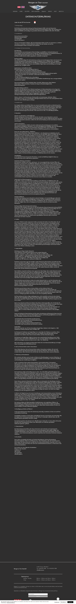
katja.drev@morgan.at (20, 40)
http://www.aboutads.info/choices (46, 192)
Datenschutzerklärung (11, 602)
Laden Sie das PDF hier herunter (22, 22)
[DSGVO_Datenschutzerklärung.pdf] (35, 22)
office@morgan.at (26, 99)
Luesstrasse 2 (18, 450)
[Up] (58, 599)
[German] (19, 7)
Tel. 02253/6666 (18, 452)
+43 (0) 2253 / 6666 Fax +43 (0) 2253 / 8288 (47, 568)
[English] (23, 7)
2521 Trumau (17, 451)
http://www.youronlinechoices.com (22, 194)
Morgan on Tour (35, 2)
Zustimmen (70, 602)
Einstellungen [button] (57, 602)
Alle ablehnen (63, 602)
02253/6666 (19, 38)
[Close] (74, 602)
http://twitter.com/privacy (26, 321)
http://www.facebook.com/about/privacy (31, 318)
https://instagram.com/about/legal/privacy (31, 322)
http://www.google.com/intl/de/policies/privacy (31, 320)
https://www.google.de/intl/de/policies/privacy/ (25, 344)
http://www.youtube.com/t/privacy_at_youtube (31, 324)
